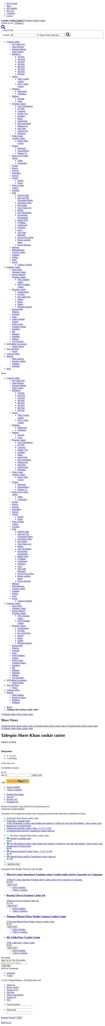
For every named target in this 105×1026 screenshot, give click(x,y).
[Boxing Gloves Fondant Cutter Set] (23, 901)
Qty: (3, 775)
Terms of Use (12, 990)
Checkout (11, 13)
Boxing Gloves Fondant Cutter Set (26, 895)
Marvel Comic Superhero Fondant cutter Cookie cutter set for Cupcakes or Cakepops (54, 874)
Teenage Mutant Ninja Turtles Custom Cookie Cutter (36, 916)
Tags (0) (10, 797)
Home (9, 707)
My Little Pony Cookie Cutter (23, 937)
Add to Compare (14, 790)
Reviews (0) (12, 799)
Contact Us (11, 997)
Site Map (10, 992)
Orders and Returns (15, 995)
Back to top (6, 1022)
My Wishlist (12, 8)
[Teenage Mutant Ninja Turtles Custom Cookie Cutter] (30, 921)
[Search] (3, 27)
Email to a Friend (8, 742)
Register (4, 1017)
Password (11, 1010)
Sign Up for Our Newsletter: (13, 960)
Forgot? (12, 1017)
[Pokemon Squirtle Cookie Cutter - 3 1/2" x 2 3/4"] (29, 828)
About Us (11, 985)
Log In (9, 16)
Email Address (13, 1004)
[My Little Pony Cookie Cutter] (21, 943)
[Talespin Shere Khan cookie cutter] (17, 714)
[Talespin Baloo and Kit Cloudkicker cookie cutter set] (30, 831)
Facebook (11, 973)
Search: (6, 35)
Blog (9, 6)
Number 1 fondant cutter (20, 838)
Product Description (15, 794)
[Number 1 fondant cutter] (18, 821)
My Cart (10, 11)
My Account (12, 3)
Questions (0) (12, 802)
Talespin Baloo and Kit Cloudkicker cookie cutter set (33, 856)
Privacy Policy (13, 987)
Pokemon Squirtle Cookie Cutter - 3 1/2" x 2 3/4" (31, 851)
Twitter (10, 975)
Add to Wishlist (13, 787)
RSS (9, 1000)
